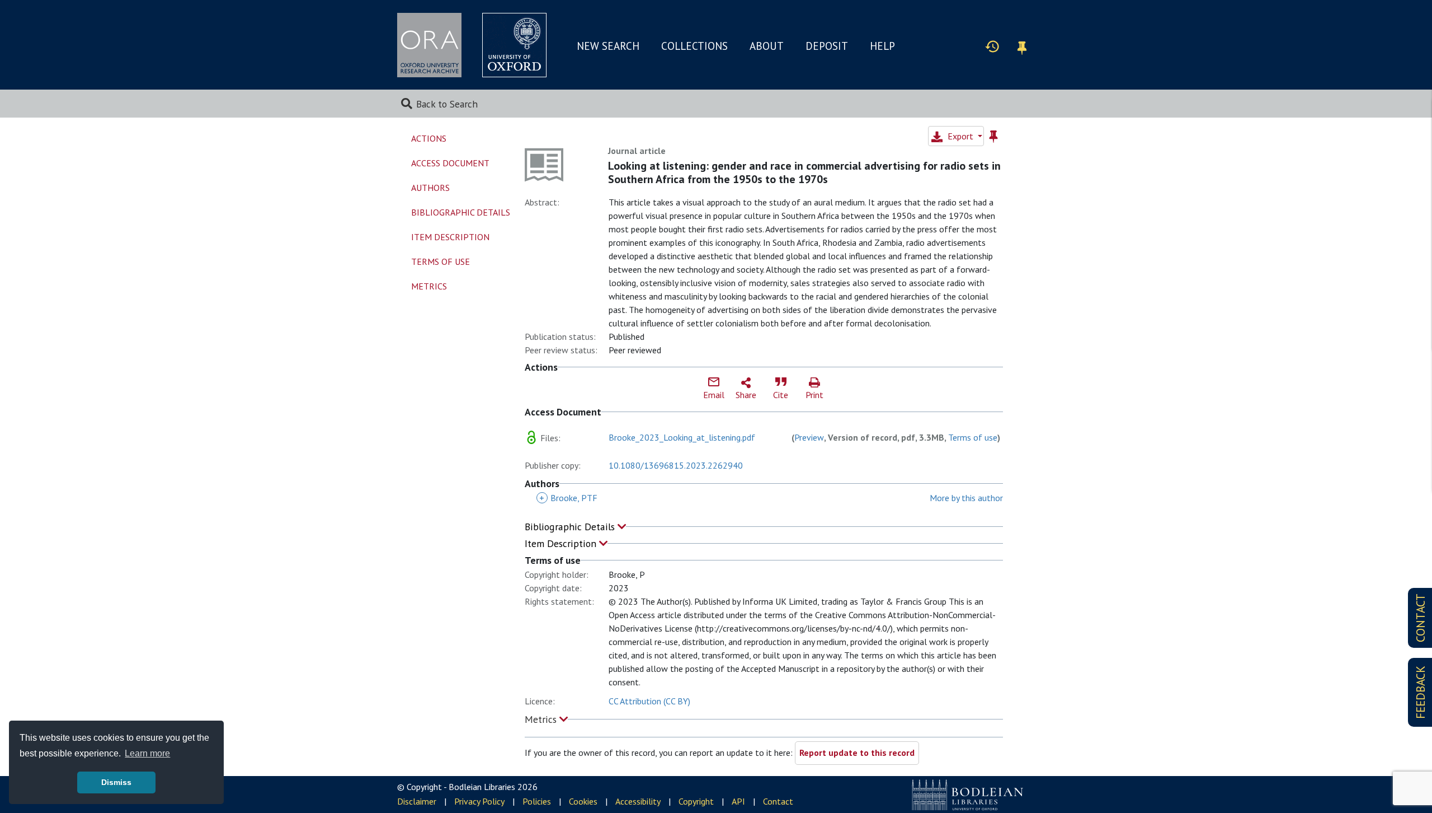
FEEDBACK (1420, 692)
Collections (694, 46)
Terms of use (972, 437)
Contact (778, 801)
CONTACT (1420, 618)
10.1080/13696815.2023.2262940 (676, 465)
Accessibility (638, 801)
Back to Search (447, 103)
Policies (536, 801)
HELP (882, 46)
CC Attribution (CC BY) (649, 701)
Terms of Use (440, 261)
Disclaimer (416, 801)
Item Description (562, 543)
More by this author (966, 497)
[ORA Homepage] (429, 45)
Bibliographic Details (571, 526)
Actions (428, 138)
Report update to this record (857, 752)
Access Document (450, 163)
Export (960, 136)
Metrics (542, 719)
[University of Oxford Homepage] (514, 45)
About (767, 46)
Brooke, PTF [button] (568, 497)
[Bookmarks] (1022, 46)
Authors (430, 187)
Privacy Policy (479, 801)
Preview (809, 437)
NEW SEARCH (608, 46)
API (738, 801)
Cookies (583, 801)
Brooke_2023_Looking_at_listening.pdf (682, 437)
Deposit (826, 46)
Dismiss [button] (116, 782)
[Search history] (992, 46)
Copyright (696, 801)
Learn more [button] (147, 753)
